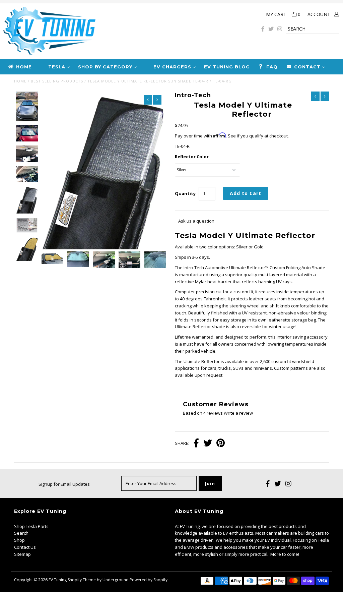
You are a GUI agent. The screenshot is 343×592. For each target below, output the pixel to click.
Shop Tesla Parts (31, 526)
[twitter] (271, 28)
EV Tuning (58, 580)
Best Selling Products (57, 80)
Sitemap (22, 554)
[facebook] (263, 28)
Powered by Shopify (148, 580)
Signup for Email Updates (64, 484)
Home (20, 80)
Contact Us (25, 547)
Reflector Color (192, 157)
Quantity (185, 193)
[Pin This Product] (220, 443)
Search (21, 533)
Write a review (238, 413)
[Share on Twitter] (207, 443)
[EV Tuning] (114, 31)
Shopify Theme (82, 580)
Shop (19, 540)
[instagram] (279, 28)
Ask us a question (196, 221)
